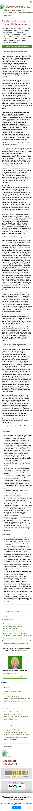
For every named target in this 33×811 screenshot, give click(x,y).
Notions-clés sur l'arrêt (10, 628)
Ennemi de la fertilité (23, 735)
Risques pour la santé (23, 698)
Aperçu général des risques (12, 730)
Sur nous (7, 712)
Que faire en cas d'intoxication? (12, 638)
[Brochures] (5, 752)
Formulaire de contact (16, 712)
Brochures (4, 756)
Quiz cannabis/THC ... (10, 674)
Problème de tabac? (10, 717)
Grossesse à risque (10, 737)
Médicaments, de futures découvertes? (15, 633)
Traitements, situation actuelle (12, 626)
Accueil (6, 691)
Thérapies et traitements (11, 696)
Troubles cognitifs (9, 732)
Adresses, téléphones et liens (19, 701)
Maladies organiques (10, 735)
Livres (9, 756)
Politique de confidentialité (12, 714)
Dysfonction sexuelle (10, 739)
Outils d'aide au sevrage (11, 694)
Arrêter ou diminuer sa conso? (12, 624)
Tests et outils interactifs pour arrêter (14, 631)
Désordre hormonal (22, 737)
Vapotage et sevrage (9, 635)
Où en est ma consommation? (12, 677)
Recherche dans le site (11, 719)
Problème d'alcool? (22, 717)
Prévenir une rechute (10, 698)
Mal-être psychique (21, 732)
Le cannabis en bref (15, 691)
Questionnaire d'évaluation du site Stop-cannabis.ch (16, 644)
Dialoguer (7, 701)
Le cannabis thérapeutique (24, 635)
